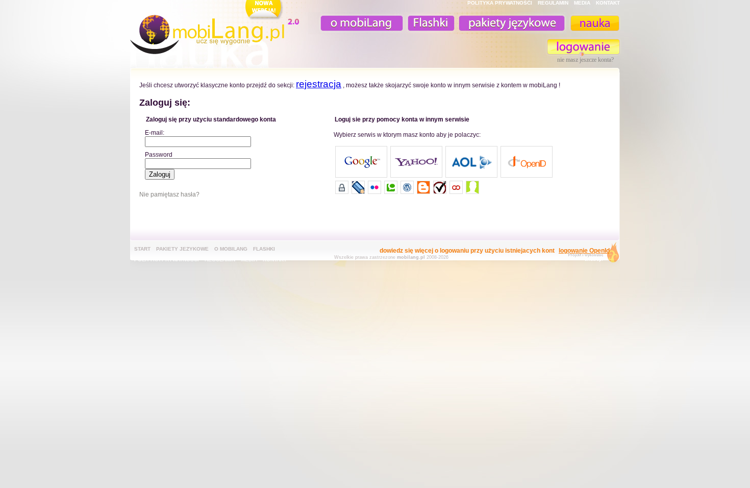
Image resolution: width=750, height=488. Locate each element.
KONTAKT (608, 3)
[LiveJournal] (358, 187)
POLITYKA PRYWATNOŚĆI (499, 3)
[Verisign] (439, 187)
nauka (594, 23)
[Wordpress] (407, 187)
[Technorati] (390, 187)
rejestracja (318, 84)
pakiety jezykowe (182, 249)
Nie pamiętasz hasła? (169, 194)
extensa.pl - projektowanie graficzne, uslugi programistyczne (590, 254)
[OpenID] (527, 162)
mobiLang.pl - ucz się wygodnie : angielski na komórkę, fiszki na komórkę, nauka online (217, 29)
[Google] (361, 162)
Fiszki (429, 23)
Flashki (264, 249)
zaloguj (583, 47)
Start (142, 249)
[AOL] (471, 162)
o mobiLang (356, 23)
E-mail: (154, 132)
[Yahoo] (416, 162)
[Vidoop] (456, 187)
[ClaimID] (472, 187)
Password (158, 154)
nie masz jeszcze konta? (585, 59)
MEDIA (582, 3)
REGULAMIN (553, 3)
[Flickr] (374, 187)
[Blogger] (423, 187)
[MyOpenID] (341, 187)
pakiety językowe (510, 23)
